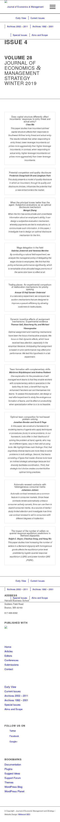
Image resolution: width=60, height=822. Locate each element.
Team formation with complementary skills (30, 369)
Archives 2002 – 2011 (16, 695)
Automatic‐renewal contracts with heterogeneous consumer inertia (30, 485)
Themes (9, 782)
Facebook (14, 736)
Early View (10, 686)
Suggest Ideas (12, 773)
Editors (8, 655)
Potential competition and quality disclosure (30, 172)
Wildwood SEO (24, 814)
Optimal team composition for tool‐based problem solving (30, 418)
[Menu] (51, 6)
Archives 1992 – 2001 (16, 700)
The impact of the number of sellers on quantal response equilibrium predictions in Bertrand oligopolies (30, 533)
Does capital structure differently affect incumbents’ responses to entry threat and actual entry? (30, 119)
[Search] (43, 6)
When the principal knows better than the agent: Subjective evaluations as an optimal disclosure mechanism (30, 205)
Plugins (8, 769)
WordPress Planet (14, 791)
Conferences (11, 660)
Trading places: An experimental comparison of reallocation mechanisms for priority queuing (29, 287)
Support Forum (12, 778)
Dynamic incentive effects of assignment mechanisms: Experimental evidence (30, 320)
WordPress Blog (13, 786)
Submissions (11, 664)
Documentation (12, 764)
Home (7, 646)
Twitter (13, 730)
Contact (8, 669)
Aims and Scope (13, 709)
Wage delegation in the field (30, 247)
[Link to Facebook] (53, 817)
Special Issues (12, 704)
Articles (8, 651)
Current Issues (12, 691)
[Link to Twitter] (48, 817)
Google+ (14, 741)
